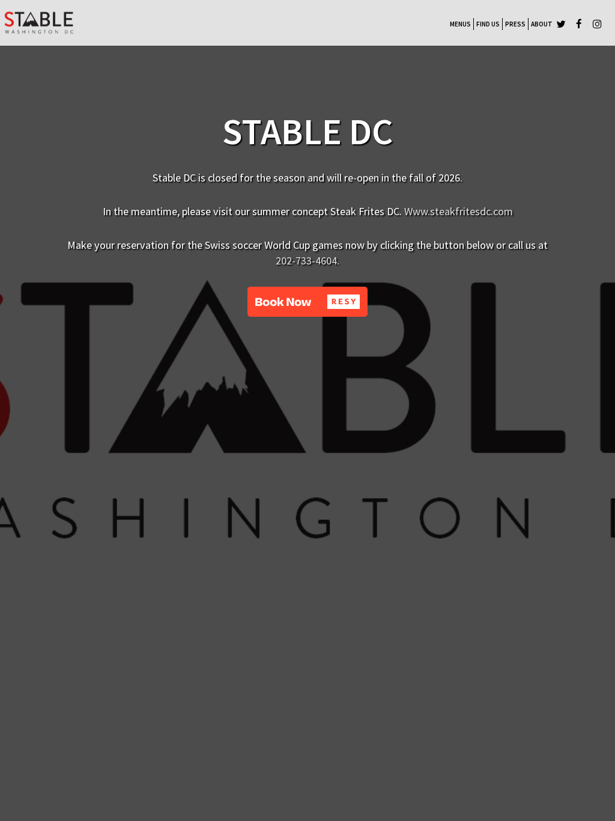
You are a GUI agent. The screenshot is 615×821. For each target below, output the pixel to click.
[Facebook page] (579, 24)
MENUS (460, 24)
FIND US (488, 24)
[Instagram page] (597, 24)
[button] (307, 302)
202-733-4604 (306, 260)
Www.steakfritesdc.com (458, 211)
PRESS (515, 24)
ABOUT (542, 24)
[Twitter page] (561, 24)
